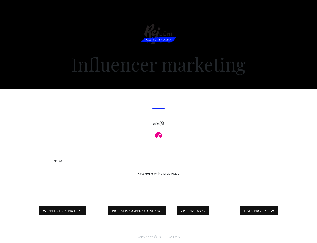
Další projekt (257, 211)
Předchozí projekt (65, 211)
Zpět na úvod (193, 211)
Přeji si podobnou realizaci (137, 211)
